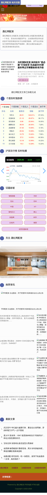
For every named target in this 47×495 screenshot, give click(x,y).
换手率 (43, 106)
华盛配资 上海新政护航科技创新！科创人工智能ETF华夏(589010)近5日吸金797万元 (17, 377)
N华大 (12, 115)
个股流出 (34, 106)
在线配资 (15, 468)
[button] (2, 170)
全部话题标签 (23, 229)
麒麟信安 (12, 124)
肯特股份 (12, 137)
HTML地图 (35, 484)
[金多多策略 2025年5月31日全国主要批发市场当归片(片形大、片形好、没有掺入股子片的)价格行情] (42, 404)
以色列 (11, 222)
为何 (35, 196)
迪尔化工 (12, 134)
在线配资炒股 (26, 468)
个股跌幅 (15, 106)
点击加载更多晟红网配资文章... (23, 92)
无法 (11, 201)
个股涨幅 (5, 106)
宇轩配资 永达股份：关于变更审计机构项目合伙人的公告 (21, 309)
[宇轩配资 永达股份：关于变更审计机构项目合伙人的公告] (23, 299)
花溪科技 (12, 118)
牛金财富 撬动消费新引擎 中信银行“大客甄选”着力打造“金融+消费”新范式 (17, 359)
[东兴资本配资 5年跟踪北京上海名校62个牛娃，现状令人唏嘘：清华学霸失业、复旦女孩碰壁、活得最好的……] (42, 324)
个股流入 (24, 106)
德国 (35, 222)
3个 (35, 206)
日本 (35, 201)
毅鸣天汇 (12, 212)
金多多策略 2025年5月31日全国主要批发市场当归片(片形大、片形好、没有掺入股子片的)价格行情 (18, 399)
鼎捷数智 (12, 128)
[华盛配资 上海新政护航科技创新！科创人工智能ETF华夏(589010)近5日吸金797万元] (42, 383)
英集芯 (11, 131)
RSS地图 (28, 484)
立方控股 (12, 143)
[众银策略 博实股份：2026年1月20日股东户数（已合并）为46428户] (42, 346)
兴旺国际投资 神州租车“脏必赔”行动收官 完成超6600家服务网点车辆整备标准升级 (31, 64)
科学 (35, 217)
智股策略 (12, 196)
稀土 (35, 212)
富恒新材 (12, 121)
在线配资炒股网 (40, 468)
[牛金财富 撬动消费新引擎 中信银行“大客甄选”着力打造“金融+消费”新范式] (42, 364)
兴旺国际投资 (23, 80)
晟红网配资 (4, 468)
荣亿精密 (12, 140)
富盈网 (11, 217)
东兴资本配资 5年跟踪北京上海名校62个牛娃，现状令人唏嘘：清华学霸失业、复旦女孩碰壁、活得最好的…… (18, 318)
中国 (11, 206)
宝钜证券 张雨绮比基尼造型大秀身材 (18, 443)
